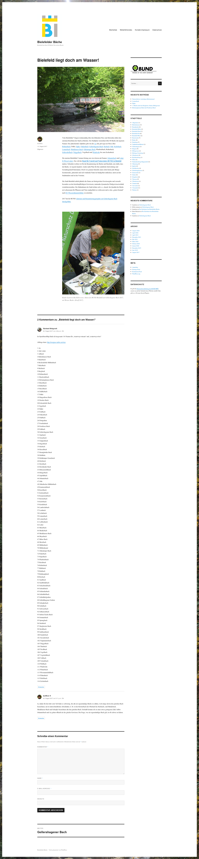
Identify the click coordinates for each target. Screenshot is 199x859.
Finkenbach (84, 146)
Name (40, 778)
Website (40, 799)
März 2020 (135, 241)
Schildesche (135, 168)
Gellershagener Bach (96, 146)
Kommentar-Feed (137, 272)
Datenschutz (157, 30)
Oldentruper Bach (89, 149)
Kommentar (42, 747)
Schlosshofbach (67, 152)
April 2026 (135, 233)
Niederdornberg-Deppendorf (140, 162)
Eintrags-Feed (136, 269)
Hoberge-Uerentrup (137, 153)
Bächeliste (113, 30)
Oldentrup (135, 164)
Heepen (134, 149)
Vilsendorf (135, 188)
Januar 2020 (135, 246)
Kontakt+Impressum (142, 30)
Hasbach (106, 146)
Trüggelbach (77, 152)
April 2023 (135, 235)
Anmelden (135, 267)
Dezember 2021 (136, 237)
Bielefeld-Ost (136, 133)
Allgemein (40, 149)
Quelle (134, 166)
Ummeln (134, 183)
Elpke (78, 146)
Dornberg (135, 142)
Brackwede (135, 138)
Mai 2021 (135, 239)
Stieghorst (135, 177)
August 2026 (136, 231)
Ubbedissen (135, 181)
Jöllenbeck (135, 155)
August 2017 (136, 252)
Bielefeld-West (136, 136)
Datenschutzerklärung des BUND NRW (147, 289)
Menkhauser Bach (77, 149)
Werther (134, 190)
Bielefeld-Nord (136, 131)
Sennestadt (135, 172)
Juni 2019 (135, 250)
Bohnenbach (66, 146)
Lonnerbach (66, 149)
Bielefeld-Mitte (136, 129)
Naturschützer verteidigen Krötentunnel (143, 99)
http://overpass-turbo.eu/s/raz (56, 342)
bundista (39, 143)
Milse (133, 159)
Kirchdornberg (136, 157)
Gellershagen (136, 146)
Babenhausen (136, 125)
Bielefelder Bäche (49, 42)
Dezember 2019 (136, 248)
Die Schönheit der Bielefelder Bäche (149, 209)
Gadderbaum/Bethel (138, 144)
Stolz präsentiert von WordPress (58, 850)
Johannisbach (111, 158)
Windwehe (96, 152)
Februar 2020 (136, 244)
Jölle (111, 146)
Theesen (134, 179)
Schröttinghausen (137, 170)
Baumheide (135, 127)
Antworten (41, 687)
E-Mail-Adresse (44, 788)
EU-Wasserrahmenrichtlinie (75, 193)
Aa (95, 143)
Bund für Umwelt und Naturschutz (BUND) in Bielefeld (101, 161)
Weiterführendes (126, 30)
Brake (134, 140)
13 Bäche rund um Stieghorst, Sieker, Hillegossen (146, 105)
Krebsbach (117, 146)
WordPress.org (136, 274)
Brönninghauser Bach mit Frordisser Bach (144, 108)
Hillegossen (135, 151)
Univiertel (135, 186)
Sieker (134, 175)
